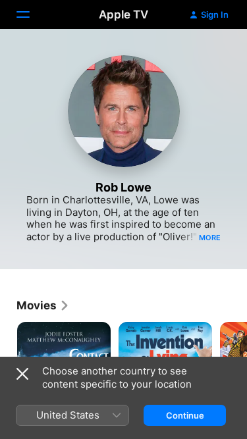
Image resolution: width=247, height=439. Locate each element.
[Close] (22, 374)
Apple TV (123, 14)
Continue (185, 415)
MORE (210, 237)
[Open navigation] (30, 14)
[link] (43, 305)
